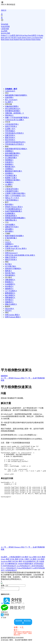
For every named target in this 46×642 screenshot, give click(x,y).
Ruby (3, 37)
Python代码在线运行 (24, 568)
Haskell (16, 39)
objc (6, 37)
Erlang (7, 39)
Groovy (29, 37)
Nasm (33, 39)
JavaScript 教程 (6, 561)
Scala (12, 39)
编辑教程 (4, 376)
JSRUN (3, 10)
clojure (23, 37)
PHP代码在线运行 (10, 566)
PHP (17, 35)
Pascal (37, 37)
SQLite (21, 35)
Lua (33, 37)
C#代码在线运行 (11, 570)
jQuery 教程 (5, 559)
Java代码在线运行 (24, 566)
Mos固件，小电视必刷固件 (11, 557)
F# (9, 37)
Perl (41, 37)
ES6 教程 (24, 557)
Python (3, 35)
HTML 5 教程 (24, 559)
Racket (28, 39)
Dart (29, 35)
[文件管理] (23, 18)
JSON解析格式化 (11, 563)
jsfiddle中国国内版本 (25, 563)
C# (37, 35)
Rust (26, 35)
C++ (8, 35)
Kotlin (41, 35)
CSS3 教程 (41, 559)
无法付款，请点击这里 (23, 622)
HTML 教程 (14, 559)
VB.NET (14, 37)
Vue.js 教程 (33, 557)
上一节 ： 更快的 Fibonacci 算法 (13, 378)
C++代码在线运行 (10, 568)
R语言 (33, 35)
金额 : (3, 585)
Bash (3, 39)
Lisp (24, 39)
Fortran (38, 39)
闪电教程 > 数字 (11, 89)
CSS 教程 (32, 559)
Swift (19, 37)
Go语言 (13, 35)
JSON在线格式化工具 (30, 561)
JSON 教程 (41, 557)
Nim (21, 39)
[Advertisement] (23, 65)
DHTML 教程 (17, 561)
